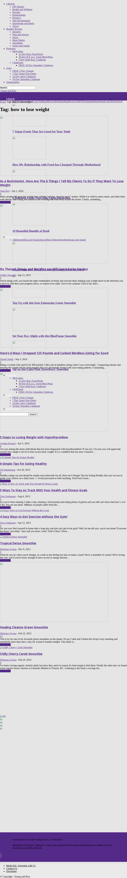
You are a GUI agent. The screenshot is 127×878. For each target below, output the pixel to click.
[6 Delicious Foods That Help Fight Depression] (29, 191)
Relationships (19, 15)
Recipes (16, 12)
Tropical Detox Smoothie (18, 543)
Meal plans (17, 51)
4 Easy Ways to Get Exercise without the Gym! (33, 517)
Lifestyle (10, 3)
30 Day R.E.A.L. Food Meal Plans (36, 57)
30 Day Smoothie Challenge (26, 79)
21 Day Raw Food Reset (31, 54)
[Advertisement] (19, 694)
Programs (10, 48)
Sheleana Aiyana (8, 549)
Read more (5, 202)
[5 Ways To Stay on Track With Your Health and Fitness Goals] (29, 483)
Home (3, 102)
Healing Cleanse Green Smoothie (24, 627)
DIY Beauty (18, 6)
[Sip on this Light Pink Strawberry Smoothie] (29, 363)
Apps (8, 68)
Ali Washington (7, 470)
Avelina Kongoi (8, 443)
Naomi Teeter (6, 359)
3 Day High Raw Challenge (32, 59)
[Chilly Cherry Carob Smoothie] (16, 647)
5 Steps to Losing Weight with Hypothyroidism (34, 437)
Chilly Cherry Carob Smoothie (21, 654)
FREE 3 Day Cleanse (23, 71)
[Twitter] (1, 856)
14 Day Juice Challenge (24, 76)
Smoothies (17, 43)
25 (1, 636)
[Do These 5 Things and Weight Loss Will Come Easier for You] (54, 262)
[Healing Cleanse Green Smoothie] (54, 621)
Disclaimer (11, 871)
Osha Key (5, 191)
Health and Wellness (22, 9)
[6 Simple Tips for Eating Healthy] (17, 457)
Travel (15, 26)
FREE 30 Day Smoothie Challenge (36, 65)
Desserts (16, 31)
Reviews (16, 17)
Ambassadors (12, 82)
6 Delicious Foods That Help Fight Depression (41, 197)
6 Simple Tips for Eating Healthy (23, 464)
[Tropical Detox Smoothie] (13, 536)
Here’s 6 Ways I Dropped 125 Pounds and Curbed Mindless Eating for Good (54, 353)
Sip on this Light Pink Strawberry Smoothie (40, 369)
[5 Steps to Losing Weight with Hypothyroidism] (54, 431)
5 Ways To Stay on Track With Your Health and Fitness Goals (43, 490)
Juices (15, 37)
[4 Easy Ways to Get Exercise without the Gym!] (24, 510)
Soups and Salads (21, 45)
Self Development (21, 20)
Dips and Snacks (20, 34)
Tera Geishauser (8, 496)
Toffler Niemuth (8, 275)
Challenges (17, 62)
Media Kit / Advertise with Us (21, 865)
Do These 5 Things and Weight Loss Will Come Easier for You (44, 269)
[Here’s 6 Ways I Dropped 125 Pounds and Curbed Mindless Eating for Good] (54, 346)
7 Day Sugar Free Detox (24, 73)
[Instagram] (0, 856)
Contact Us (11, 868)
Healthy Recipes (14, 29)
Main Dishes (18, 40)
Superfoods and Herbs (23, 23)
